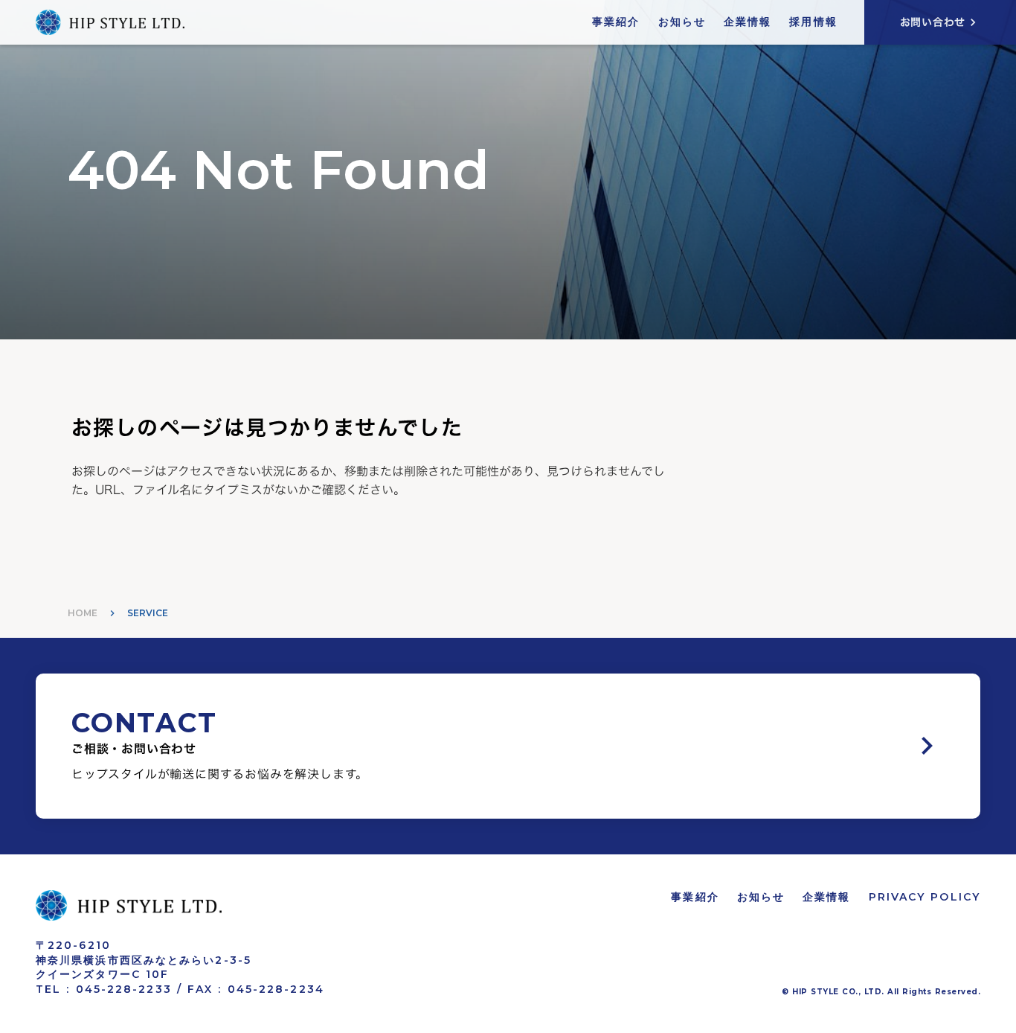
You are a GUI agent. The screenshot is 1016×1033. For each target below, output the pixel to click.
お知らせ (682, 21)
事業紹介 (616, 21)
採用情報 (813, 21)
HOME (82, 612)
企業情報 (747, 21)
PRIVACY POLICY (924, 897)
